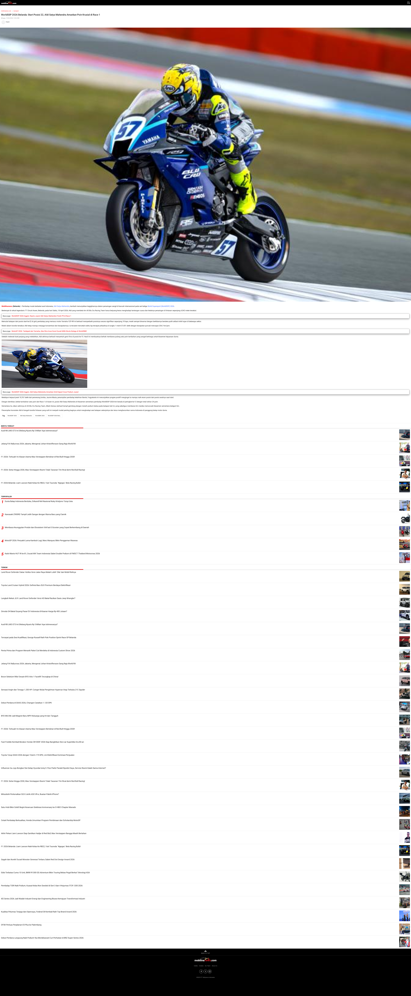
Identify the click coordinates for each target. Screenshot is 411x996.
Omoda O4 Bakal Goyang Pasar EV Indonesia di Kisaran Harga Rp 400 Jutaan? (34, 611)
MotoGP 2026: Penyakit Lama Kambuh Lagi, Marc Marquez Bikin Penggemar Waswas (41, 540)
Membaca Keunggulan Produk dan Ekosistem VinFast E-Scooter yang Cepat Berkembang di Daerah (47, 527)
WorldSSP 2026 (12, 415)
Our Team (207, 966)
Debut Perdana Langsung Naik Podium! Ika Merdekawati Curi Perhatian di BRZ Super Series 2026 (42, 938)
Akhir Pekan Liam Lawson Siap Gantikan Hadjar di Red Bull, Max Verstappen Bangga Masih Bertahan (43, 833)
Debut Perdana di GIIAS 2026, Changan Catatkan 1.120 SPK (26, 703)
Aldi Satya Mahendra (61, 306)
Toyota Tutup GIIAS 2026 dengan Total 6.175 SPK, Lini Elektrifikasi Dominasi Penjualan (37, 755)
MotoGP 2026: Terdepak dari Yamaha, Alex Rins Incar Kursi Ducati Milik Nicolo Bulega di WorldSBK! (49, 331)
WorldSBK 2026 (40, 415)
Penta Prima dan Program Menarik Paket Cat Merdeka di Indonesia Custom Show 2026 (38, 650)
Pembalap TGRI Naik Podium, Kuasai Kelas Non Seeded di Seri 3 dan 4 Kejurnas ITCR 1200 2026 (42, 885)
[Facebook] (201, 971)
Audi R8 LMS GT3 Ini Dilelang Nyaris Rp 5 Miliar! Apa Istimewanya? (29, 430)
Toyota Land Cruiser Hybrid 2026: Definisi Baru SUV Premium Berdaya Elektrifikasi (35, 585)
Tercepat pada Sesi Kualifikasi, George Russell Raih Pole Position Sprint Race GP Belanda (38, 637)
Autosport (16, 11)
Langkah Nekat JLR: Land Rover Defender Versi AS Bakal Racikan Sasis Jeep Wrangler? (38, 598)
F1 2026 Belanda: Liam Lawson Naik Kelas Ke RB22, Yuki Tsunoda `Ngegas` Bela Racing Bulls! (41, 483)
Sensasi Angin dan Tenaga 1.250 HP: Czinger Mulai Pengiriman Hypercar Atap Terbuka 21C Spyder (43, 690)
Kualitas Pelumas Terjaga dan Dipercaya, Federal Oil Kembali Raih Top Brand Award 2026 (39, 912)
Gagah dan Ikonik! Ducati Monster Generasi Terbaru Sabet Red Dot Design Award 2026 (37, 859)
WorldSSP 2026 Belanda (55, 415)
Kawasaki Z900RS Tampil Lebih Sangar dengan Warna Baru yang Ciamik (35, 514)
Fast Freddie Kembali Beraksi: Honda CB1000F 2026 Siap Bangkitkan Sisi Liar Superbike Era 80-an (42, 742)
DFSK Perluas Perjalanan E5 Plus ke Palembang (21, 925)
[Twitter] (205, 971)
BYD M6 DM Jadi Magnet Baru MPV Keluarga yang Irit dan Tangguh (29, 716)
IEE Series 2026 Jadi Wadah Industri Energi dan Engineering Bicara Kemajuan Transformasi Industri (43, 899)
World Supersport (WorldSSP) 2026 (161, 306)
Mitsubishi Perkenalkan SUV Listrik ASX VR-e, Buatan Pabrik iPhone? (30, 794)
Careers (201, 966)
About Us (214, 966)
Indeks (196, 966)
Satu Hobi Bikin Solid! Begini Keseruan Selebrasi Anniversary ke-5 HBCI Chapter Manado (38, 807)
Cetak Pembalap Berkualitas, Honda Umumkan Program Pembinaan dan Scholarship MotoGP (40, 820)
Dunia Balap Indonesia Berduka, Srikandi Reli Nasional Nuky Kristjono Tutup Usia (39, 501)
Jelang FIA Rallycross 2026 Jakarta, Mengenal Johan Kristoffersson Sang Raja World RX (38, 444)
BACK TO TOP (205, 953)
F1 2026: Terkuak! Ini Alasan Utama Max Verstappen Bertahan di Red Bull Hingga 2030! (38, 457)
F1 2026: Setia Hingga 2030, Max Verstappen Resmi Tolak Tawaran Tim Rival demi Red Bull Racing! (43, 470)
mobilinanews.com (6, 11)
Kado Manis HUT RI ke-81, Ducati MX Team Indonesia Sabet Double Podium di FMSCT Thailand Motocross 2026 (52, 553)
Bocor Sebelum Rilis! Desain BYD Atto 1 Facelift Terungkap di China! (29, 676)
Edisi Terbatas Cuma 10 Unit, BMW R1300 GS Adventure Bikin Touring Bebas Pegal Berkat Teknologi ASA (45, 872)
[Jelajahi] (408, 3)
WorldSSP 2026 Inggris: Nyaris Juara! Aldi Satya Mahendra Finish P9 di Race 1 (41, 316)
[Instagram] (210, 971)
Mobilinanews (7, 306)
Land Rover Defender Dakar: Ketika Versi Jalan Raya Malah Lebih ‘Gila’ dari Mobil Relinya (38, 572)
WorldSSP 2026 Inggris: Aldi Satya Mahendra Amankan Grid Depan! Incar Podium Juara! (45, 392)
